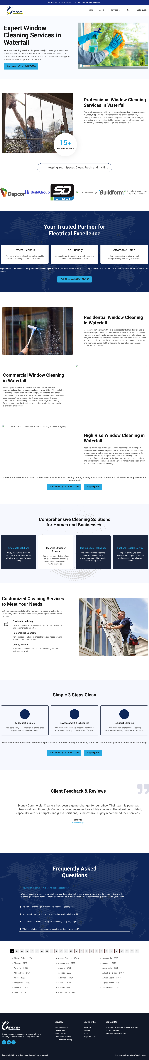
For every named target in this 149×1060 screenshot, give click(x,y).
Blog (128, 10)
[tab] (12, 951)
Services (114, 10)
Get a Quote (142, 10)
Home (90, 10)
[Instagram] (13, 1042)
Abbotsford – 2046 (66, 992)
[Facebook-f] (4, 1042)
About (101, 10)
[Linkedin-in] (9, 1042)
